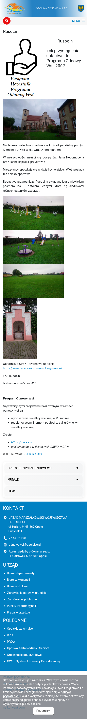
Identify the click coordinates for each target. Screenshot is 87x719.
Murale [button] (13, 479)
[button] (7, 21)
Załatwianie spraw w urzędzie (27, 593)
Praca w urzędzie (18, 612)
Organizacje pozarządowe (24, 655)
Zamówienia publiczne (22, 599)
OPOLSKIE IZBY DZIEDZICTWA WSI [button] (30, 468)
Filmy (12, 491)
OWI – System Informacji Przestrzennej (33, 661)
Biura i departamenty (20, 573)
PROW (11, 641)
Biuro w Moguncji (18, 579)
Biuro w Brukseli (17, 586)
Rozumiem (43, 710)
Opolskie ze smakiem (21, 628)
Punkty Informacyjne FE (22, 606)
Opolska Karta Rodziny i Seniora (28, 648)
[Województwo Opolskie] (81, 8)
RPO (10, 635)
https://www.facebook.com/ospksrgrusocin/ (32, 368)
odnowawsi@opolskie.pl (25, 544)
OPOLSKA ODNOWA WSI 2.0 (51, 8)
